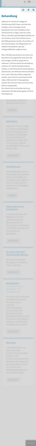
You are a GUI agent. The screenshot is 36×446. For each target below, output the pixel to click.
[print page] (23, 9)
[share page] (28, 9)
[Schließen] (33, 9)
